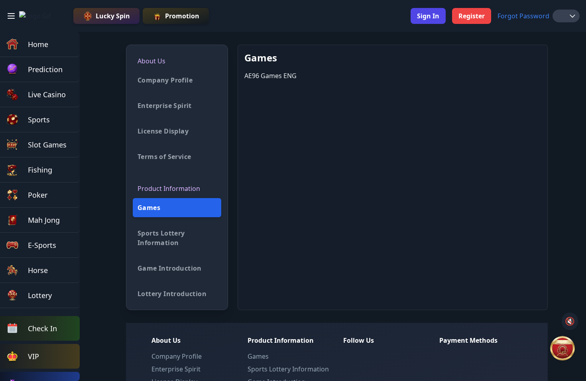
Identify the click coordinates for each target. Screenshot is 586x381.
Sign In (428, 16)
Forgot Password (523, 16)
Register (471, 16)
